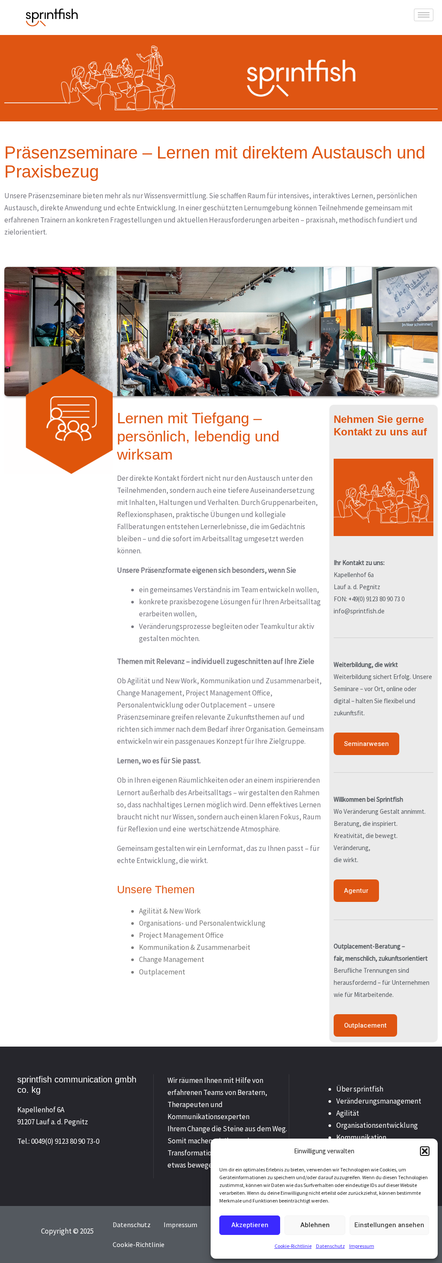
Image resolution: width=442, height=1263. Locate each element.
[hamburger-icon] (423, 15)
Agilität (347, 1113)
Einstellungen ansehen (389, 1225)
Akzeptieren (249, 1225)
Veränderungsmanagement (378, 1101)
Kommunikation (361, 1137)
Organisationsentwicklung (377, 1125)
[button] (424, 1151)
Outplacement (365, 1025)
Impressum (361, 1246)
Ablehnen (315, 1225)
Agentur (356, 890)
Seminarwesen (366, 744)
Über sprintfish (359, 1089)
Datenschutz (330, 1246)
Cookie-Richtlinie (293, 1246)
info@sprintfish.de (359, 611)
